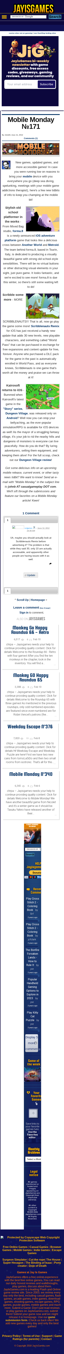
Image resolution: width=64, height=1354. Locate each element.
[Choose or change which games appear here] (36, 1103)
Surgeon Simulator (14, 1259)
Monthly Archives (34, 1150)
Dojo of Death (38, 1265)
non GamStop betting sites (45, 33)
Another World (32, 245)
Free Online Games (15, 1247)
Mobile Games (22, 1250)
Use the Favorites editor (32, 1135)
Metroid (53, 245)
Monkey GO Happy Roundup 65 (30, 677)
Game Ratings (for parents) (37, 1337)
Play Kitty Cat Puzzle (32, 1016)
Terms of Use (31, 1335)
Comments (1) (31, 138)
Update (31, 575)
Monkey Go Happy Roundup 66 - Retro (30, 630)
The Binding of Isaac (38, 1262)
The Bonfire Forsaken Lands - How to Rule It (32, 957)
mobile (27, 176)
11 (27, 738)
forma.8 (18, 231)
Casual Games (39, 1247)
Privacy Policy (11, 1335)
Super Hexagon (13, 1262)
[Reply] (49, 564)
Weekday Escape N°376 (30, 726)
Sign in (24, 612)
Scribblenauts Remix (45, 326)
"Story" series (12, 408)
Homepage (38, 599)
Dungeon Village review (35, 460)
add (33, 1113)
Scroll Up (23, 599)
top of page (45, 608)
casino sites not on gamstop (20, 33)
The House (53, 1259)
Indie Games (42, 1250)
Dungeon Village (16, 413)
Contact (46, 1339)
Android (11, 418)
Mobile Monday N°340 (30, 774)
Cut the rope (37, 1259)
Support (47, 1335)
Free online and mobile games (33, 9)
